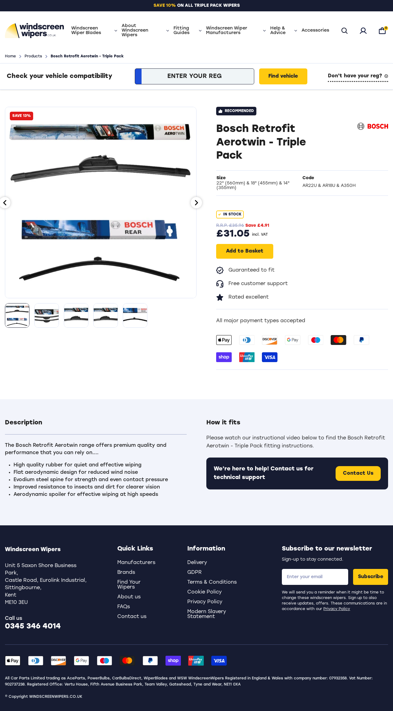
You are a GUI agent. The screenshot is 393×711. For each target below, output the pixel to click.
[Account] (363, 31)
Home (10, 56)
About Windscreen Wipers (135, 30)
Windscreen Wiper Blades (86, 30)
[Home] (34, 30)
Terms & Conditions (212, 582)
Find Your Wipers (129, 585)
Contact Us (358, 473)
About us (129, 597)
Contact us (131, 616)
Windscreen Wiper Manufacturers (226, 30)
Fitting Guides (181, 30)
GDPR (194, 572)
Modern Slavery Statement (206, 614)
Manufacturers (136, 562)
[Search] (344, 30)
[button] (96, 426)
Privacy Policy (336, 609)
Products (33, 56)
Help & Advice (278, 30)
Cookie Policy (204, 592)
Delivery (197, 562)
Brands (126, 572)
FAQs (123, 607)
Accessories (315, 30)
